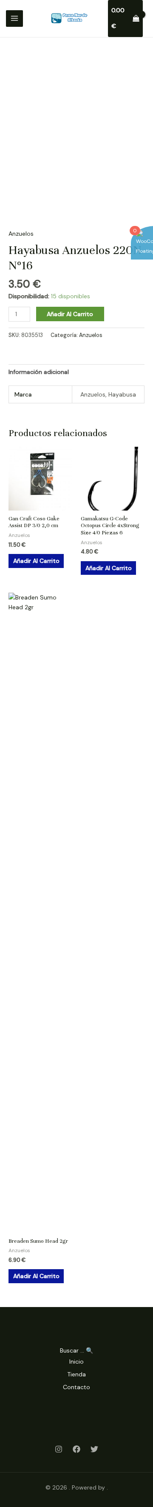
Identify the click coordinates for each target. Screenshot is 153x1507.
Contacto (76, 1387)
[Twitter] (94, 1449)
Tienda (76, 1374)
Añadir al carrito (70, 314)
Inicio (76, 1361)
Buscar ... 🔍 (76, 1350)
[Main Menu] (14, 18)
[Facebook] (76, 1449)
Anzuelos (21, 233)
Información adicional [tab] (38, 372)
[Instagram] (58, 1449)
